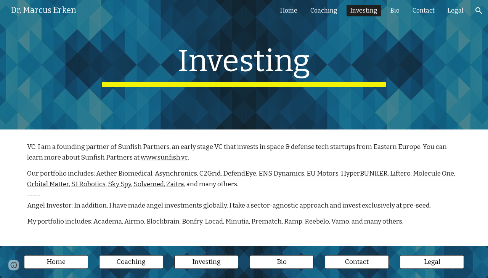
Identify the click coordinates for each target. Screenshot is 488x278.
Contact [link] (424, 10)
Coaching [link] (323, 10)
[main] (244, 65)
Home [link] (288, 10)
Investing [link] (363, 10)
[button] (479, 11)
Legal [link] (456, 10)
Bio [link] (395, 10)
